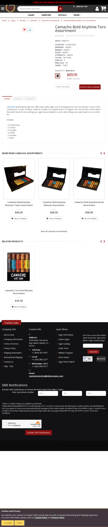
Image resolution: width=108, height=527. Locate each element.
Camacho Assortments (50, 20)
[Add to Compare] (30, 93)
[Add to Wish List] (24, 93)
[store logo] (10, 8)
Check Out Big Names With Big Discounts (54, 2)
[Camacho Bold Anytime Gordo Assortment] (89, 181)
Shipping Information (13, 355)
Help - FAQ (8, 369)
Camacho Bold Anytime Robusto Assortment (54, 206)
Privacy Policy (10, 351)
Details (7, 101)
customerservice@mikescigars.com (46, 378)
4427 (82, 6)
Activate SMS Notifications (38, 435)
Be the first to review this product (80, 35)
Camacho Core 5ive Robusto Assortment (19, 294)
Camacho (33, 20)
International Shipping (13, 360)
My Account (9, 337)
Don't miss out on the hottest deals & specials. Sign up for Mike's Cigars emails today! (94, 340)
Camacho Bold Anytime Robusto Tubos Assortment (19, 206)
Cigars (13, 20)
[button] (77, 15)
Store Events (63, 360)
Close (19, 523)
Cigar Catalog (64, 346)
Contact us (8, 364)
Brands (23, 20)
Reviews (17, 101)
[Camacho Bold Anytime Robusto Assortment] (54, 181)
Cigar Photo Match (66, 364)
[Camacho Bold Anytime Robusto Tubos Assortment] (18, 181)
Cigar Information (65, 337)
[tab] (7, 101)
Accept (8, 523)
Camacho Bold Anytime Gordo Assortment (89, 206)
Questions (30, 101)
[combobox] (37, 8)
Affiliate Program (65, 355)
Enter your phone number (23, 395)
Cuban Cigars (64, 342)
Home (4, 20)
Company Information (13, 342)
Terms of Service (11, 346)
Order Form (63, 351)
